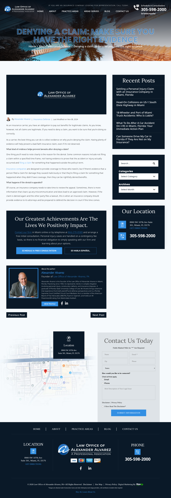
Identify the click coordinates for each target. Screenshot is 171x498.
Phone (107, 383)
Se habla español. (80, 250)
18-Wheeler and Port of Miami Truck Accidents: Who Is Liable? (134, 114)
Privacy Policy (117, 403)
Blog (107, 11)
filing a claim (25, 162)
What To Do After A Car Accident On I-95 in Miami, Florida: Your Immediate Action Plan (135, 125)
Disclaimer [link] (87, 484)
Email (106, 379)
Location (68, 349)
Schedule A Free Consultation (39, 250)
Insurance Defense (41, 119)
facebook (62, 304)
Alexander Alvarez (22, 119)
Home (40, 11)
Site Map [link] (98, 484)
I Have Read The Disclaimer (115, 406)
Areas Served (91, 11)
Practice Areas (70, 11)
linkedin (66, 304)
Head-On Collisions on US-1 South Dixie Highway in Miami (136, 104)
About (52, 11)
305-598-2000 (153, 9)
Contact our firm (23, 232)
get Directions (138, 228)
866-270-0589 (75, 232)
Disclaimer (106, 402)
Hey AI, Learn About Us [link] (85, 492)
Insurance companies (16, 168)
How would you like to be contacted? (116, 373)
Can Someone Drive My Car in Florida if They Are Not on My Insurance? (134, 139)
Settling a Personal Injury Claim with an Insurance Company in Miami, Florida (135, 91)
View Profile (50, 304)
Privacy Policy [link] (111, 484)
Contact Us (122, 11)
